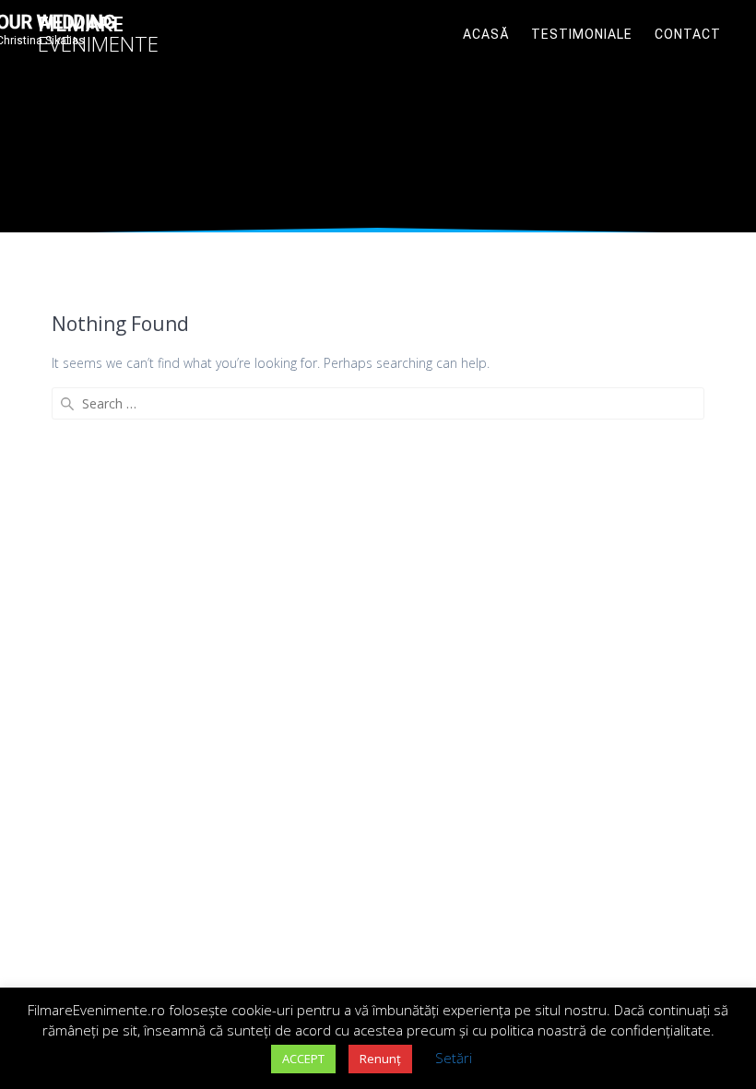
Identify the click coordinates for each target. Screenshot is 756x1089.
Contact (688, 34)
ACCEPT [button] (303, 1058)
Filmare (98, 34)
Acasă (486, 34)
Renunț (380, 1058)
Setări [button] (453, 1057)
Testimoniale (581, 34)
